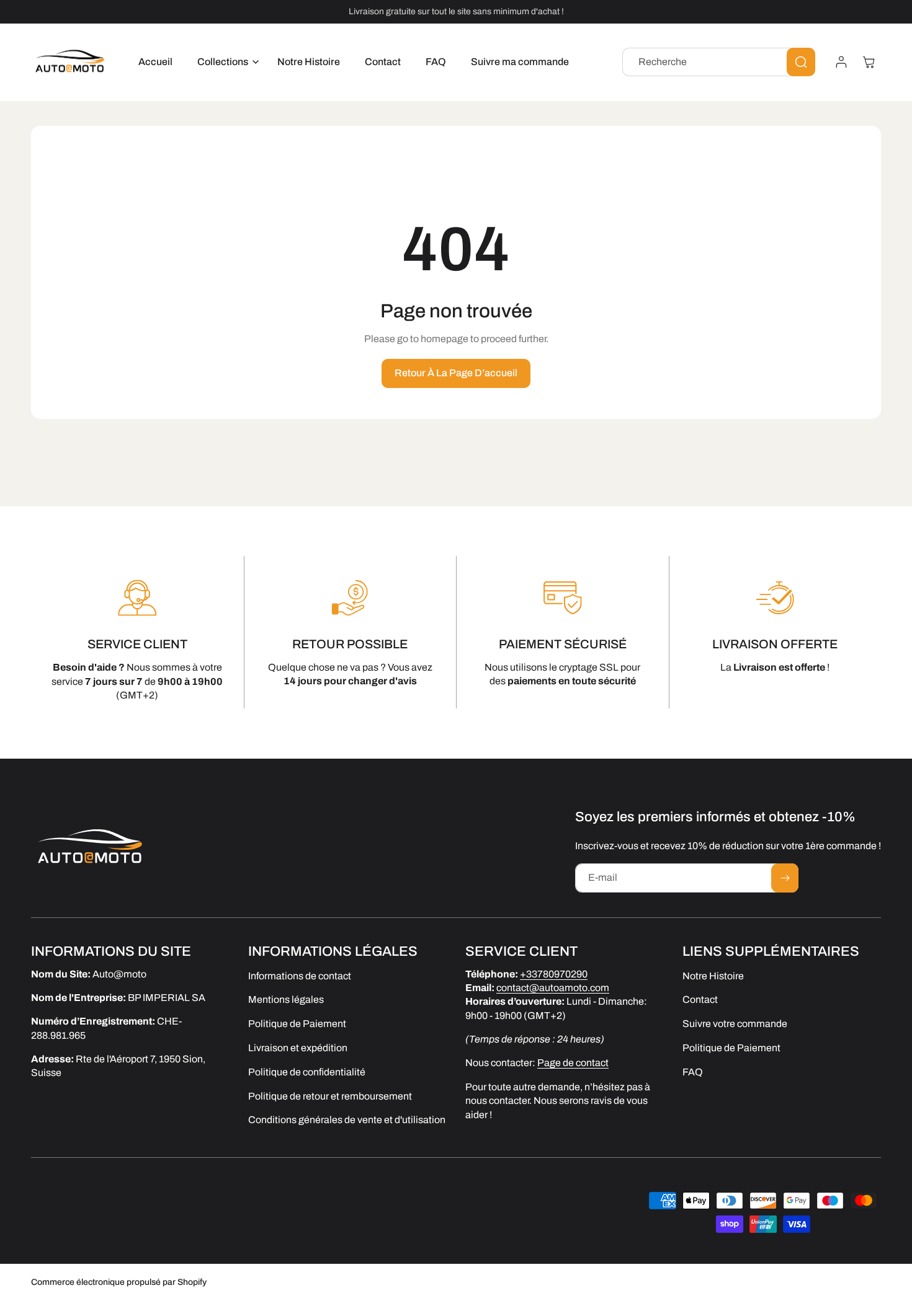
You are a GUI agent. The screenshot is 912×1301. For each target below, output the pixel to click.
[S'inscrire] (784, 878)
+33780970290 (554, 974)
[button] (225, 62)
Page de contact (573, 1063)
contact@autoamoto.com (552, 987)
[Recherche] (801, 62)
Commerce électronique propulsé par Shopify (119, 1282)
